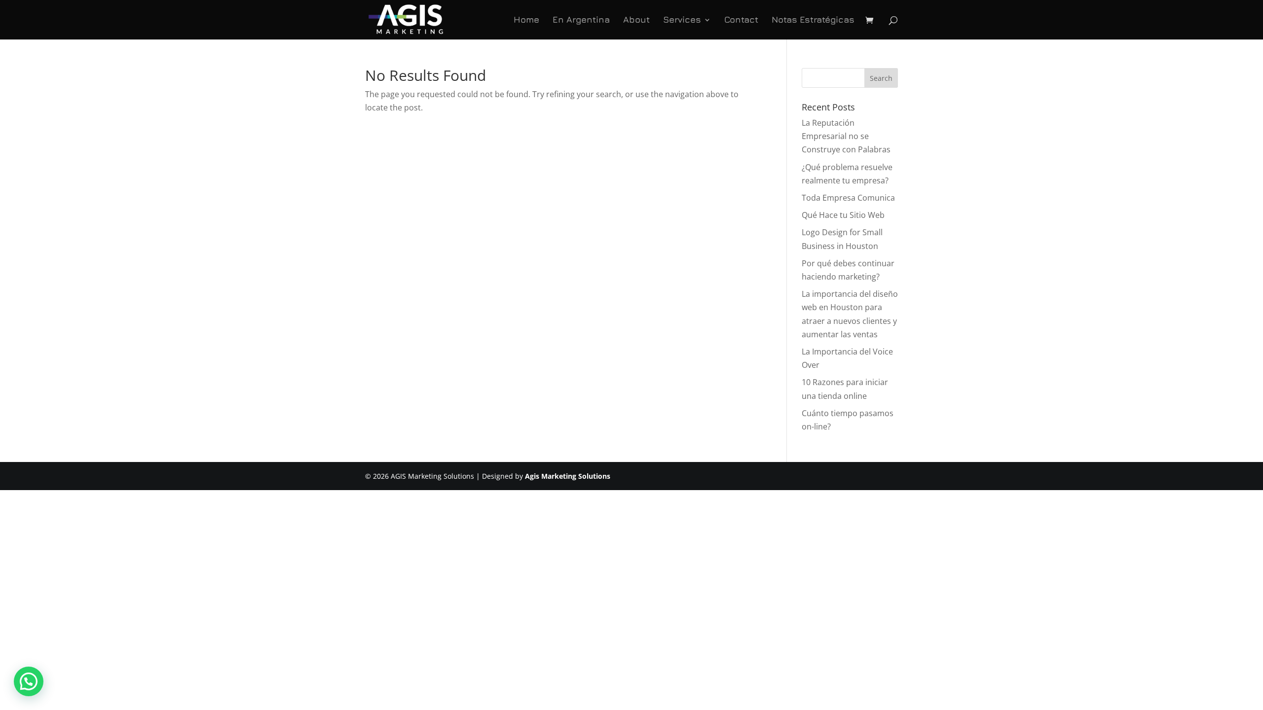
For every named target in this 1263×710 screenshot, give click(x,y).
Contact (741, 20)
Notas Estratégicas (813, 20)
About (636, 20)
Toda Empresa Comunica (848, 197)
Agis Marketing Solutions (567, 476)
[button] (28, 681)
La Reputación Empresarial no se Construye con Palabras (846, 136)
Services (682, 20)
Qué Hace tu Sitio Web (843, 215)
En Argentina (581, 20)
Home (526, 20)
